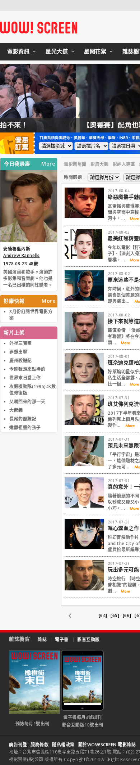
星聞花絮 (95, 51)
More (48, 163)
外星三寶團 (20, 343)
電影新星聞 (75, 164)
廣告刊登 (18, 745)
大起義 (16, 410)
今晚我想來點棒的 (27, 369)
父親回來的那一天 (27, 402)
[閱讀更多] (132, 218)
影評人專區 (124, 164)
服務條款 (39, 745)
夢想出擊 (18, 352)
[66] (127, 615)
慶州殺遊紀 (20, 360)
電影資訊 (18, 51)
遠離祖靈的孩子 (25, 427)
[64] (103, 615)
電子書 (62, 639)
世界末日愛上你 (25, 378)
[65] (115, 615)
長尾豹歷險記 (22, 419)
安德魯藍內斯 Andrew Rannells (21, 252)
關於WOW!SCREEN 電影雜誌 (107, 745)
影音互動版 (88, 639)
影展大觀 (99, 164)
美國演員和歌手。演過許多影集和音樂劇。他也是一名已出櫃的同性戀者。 (28, 278)
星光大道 (57, 51)
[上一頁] (73, 616)
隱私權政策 (63, 745)
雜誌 (42, 639)
